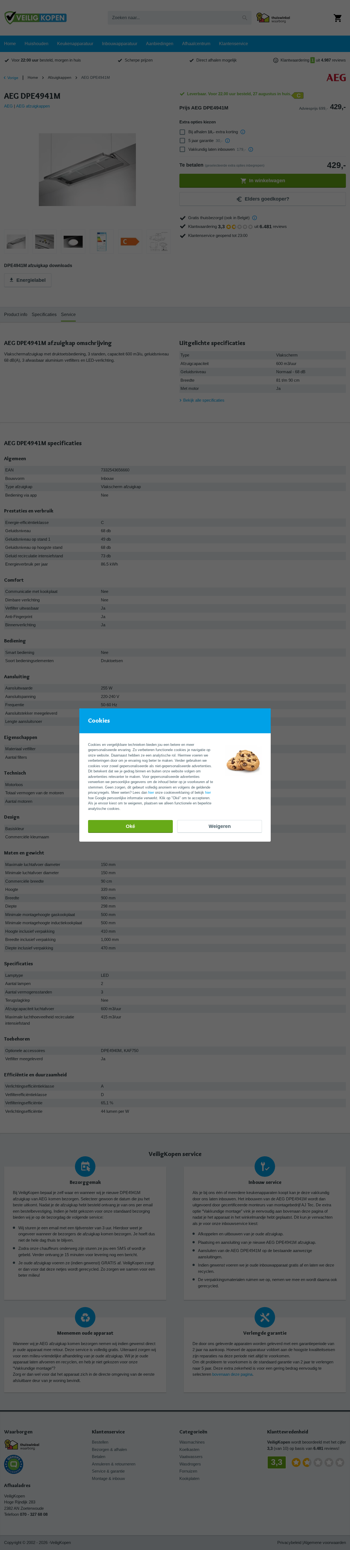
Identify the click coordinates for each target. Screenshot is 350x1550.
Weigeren (220, 826)
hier (151, 792)
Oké (130, 826)
